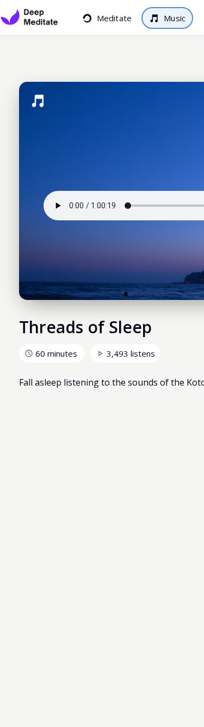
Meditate (119, 18)
